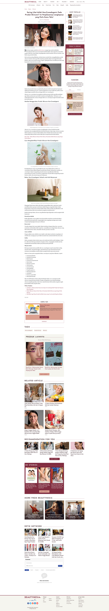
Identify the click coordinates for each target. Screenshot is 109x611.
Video (57, 5)
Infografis (62, 5)
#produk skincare (37, 330)
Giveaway (79, 89)
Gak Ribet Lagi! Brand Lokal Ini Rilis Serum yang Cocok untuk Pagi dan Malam (44, 294)
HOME (40, 1)
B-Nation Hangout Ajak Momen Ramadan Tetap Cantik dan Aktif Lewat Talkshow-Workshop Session (77, 105)
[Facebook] (28, 603)
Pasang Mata (58, 598)
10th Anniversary (31, 5)
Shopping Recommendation (75, 5)
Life (43, 600)
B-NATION (72, 1)
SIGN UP (81, 1)
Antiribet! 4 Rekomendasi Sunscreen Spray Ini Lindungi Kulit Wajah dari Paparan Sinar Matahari (45, 288)
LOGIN (78, 1)
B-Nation (44, 601)
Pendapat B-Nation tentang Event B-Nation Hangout (77, 95)
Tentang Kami (69, 598)
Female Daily (80, 605)
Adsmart (57, 600)
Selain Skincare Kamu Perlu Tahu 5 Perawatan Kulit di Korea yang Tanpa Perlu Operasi (44, 291)
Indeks (67, 5)
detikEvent (57, 605)
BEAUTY (45, 1)
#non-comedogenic (28, 330)
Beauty (29, 9)
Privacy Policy (69, 603)
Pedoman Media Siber (70, 600)
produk (41, 50)
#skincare (45, 330)
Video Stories (48, 5)
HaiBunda (80, 603)
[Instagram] (33, 603)
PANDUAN (44, 321)
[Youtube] (37, 603)
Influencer (38, 5)
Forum (57, 601)
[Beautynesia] (31, 2)
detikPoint (57, 603)
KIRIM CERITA (44, 317)
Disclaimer (68, 601)
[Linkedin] (35, 603)
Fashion (50, 598)
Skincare (34, 9)
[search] (83, 1)
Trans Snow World (59, 606)
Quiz (43, 5)
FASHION (52, 1)
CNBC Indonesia (81, 601)
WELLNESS (64, 1)
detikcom (80, 598)
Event (70, 89)
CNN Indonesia (81, 600)
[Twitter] (30, 603)
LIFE (58, 1)
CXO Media (80, 606)
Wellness (50, 600)
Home (26, 9)
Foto (53, 5)
